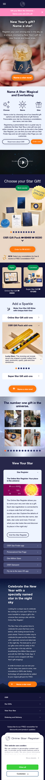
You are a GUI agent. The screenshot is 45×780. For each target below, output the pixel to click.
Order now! (37, 141)
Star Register (22, 472)
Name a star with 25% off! (23, 14)
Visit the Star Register (18, 535)
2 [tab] (8, 450)
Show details (31, 758)
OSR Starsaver (13, 565)
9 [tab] (28, 450)
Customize (21, 774)
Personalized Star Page (16, 552)
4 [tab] (13, 450)
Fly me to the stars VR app (17, 571)
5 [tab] (16, 450)
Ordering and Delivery (13, 717)
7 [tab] (22, 450)
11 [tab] (34, 450)
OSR (6, 697)
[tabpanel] (12, 429)
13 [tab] (39, 450)
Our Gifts (8, 704)
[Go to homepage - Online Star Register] (22, 4)
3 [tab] (11, 450)
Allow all (22, 767)
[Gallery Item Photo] (13, 418)
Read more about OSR (16, 142)
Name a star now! (23, 77)
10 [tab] (31, 450)
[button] (11, 232)
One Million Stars (14, 558)
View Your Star (10, 711)
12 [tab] (37, 450)
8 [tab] (25, 450)
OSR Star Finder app (15, 546)
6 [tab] (19, 450)
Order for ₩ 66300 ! (23, 249)
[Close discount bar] (42, 12)
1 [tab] (5, 450)
